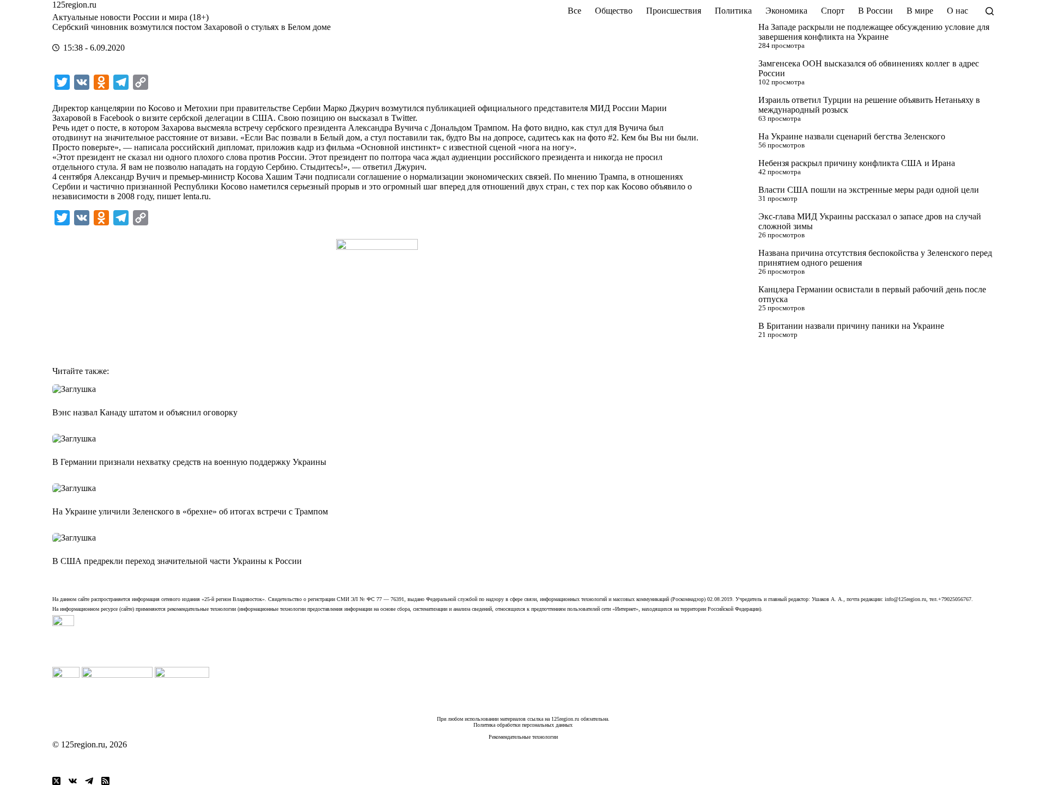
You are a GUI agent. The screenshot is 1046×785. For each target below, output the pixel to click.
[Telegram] (89, 781)
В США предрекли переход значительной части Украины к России (177, 561)
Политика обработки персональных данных (523, 725)
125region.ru (74, 4)
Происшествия (673, 10)
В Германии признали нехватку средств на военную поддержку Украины (189, 462)
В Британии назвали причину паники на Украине (851, 325)
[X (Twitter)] (56, 781)
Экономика (786, 10)
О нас (957, 10)
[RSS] (105, 781)
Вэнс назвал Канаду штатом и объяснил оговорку (145, 412)
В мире (920, 10)
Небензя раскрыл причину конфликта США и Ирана (856, 163)
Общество (614, 10)
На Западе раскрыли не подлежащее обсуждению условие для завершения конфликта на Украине (873, 31)
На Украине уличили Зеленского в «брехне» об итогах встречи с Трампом (190, 511)
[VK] (73, 781)
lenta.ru (196, 196)
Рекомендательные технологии (523, 737)
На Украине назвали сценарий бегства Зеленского (851, 136)
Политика (733, 10)
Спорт (832, 10)
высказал (365, 117)
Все (574, 10)
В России (875, 10)
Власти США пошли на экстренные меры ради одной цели (868, 189)
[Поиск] (990, 11)
